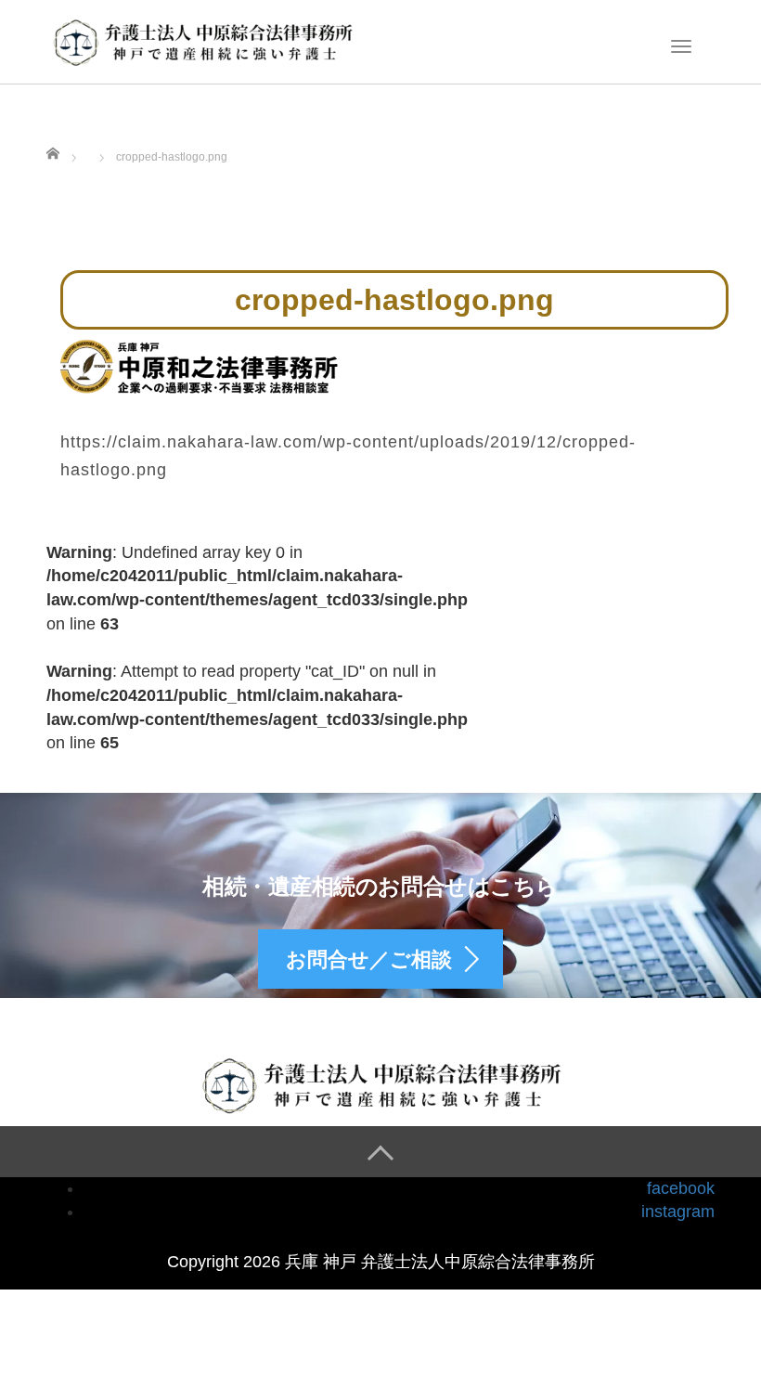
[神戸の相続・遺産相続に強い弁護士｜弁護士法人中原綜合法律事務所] (202, 40)
